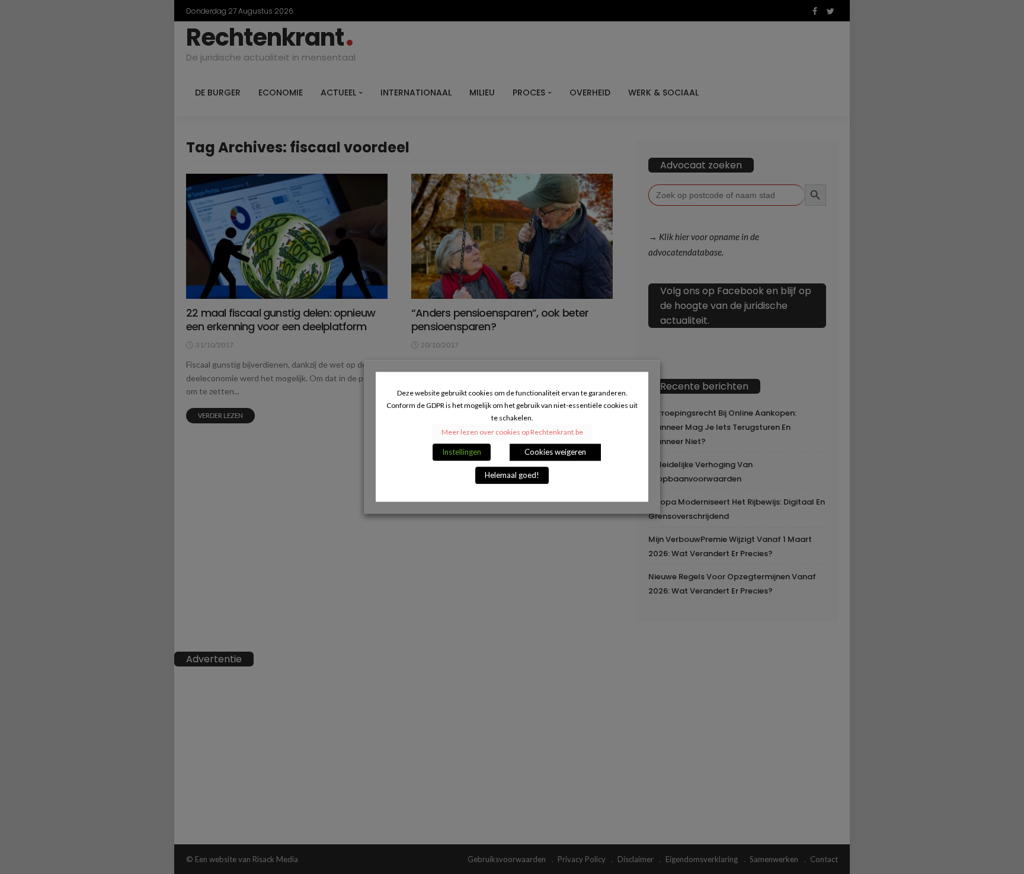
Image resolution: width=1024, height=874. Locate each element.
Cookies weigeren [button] (555, 452)
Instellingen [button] (461, 452)
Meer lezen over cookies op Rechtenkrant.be (512, 432)
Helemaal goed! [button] (512, 475)
